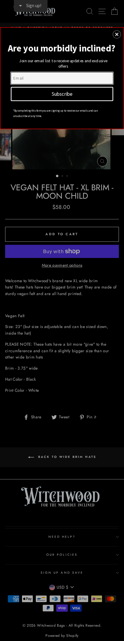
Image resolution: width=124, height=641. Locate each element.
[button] (116, 34)
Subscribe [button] (62, 93)
